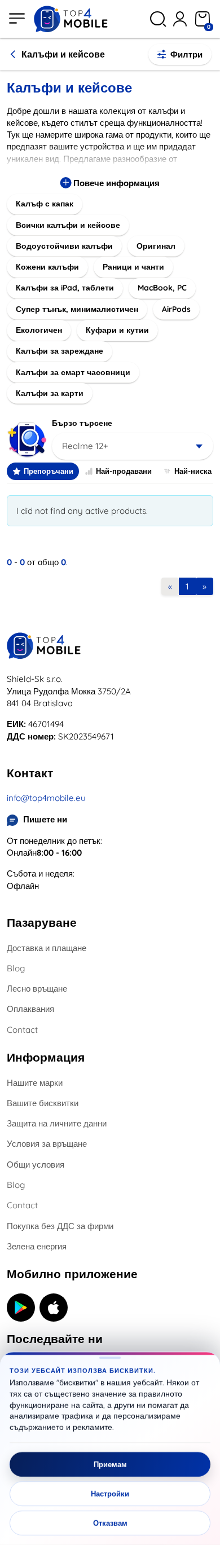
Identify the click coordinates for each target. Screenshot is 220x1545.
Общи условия (35, 1164)
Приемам (110, 1464)
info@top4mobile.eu (46, 798)
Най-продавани (124, 471)
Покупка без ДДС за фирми (60, 1226)
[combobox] (132, 446)
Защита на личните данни (57, 1123)
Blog (16, 968)
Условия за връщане (47, 1143)
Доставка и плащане (46, 948)
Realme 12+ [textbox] (85, 446)
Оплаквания (30, 1008)
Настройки (110, 1493)
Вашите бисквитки (42, 1103)
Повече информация (115, 183)
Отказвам (110, 1523)
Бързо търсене (82, 423)
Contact (22, 1029)
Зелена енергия (37, 1246)
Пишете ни (45, 819)
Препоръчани (48, 471)
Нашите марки (35, 1082)
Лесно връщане (37, 988)
